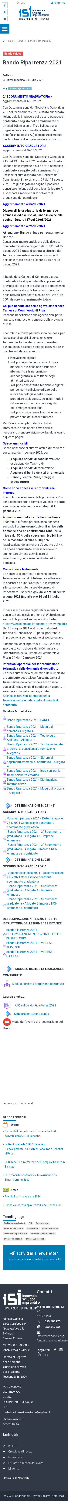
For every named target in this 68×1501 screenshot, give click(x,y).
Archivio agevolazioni (19, 88)
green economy (50, 1228)
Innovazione (33, 1228)
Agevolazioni (42, 1223)
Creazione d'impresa (20, 1451)
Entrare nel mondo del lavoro (25, 1463)
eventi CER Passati (35, 1239)
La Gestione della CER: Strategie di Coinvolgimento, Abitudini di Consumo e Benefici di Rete (34, 1149)
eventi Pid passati (13, 1239)
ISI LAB (12, 1446)
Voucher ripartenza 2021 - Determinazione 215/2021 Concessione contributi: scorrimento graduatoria (35, 877)
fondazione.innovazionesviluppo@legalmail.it (26, 1412)
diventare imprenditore (15, 1233)
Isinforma (59, 2)
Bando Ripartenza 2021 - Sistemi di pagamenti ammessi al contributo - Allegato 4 (36, 762)
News (20, 41)
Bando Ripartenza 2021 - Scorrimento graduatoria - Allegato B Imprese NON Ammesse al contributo (32, 903)
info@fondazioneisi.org (50, 1336)
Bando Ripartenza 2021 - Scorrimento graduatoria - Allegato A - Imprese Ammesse (32, 890)
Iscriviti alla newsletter (34, 1256)
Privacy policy (41, 1495)
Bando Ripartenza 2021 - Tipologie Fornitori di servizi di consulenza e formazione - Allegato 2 (35, 749)
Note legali (57, 1495)
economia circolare (13, 1228)
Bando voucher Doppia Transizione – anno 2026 (33, 1205)
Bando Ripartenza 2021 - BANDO (28, 720)
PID (30, 1223)
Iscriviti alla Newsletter (17, 1478)
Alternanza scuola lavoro (43, 1233)
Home (10, 41)
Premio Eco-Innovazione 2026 (23, 1196)
